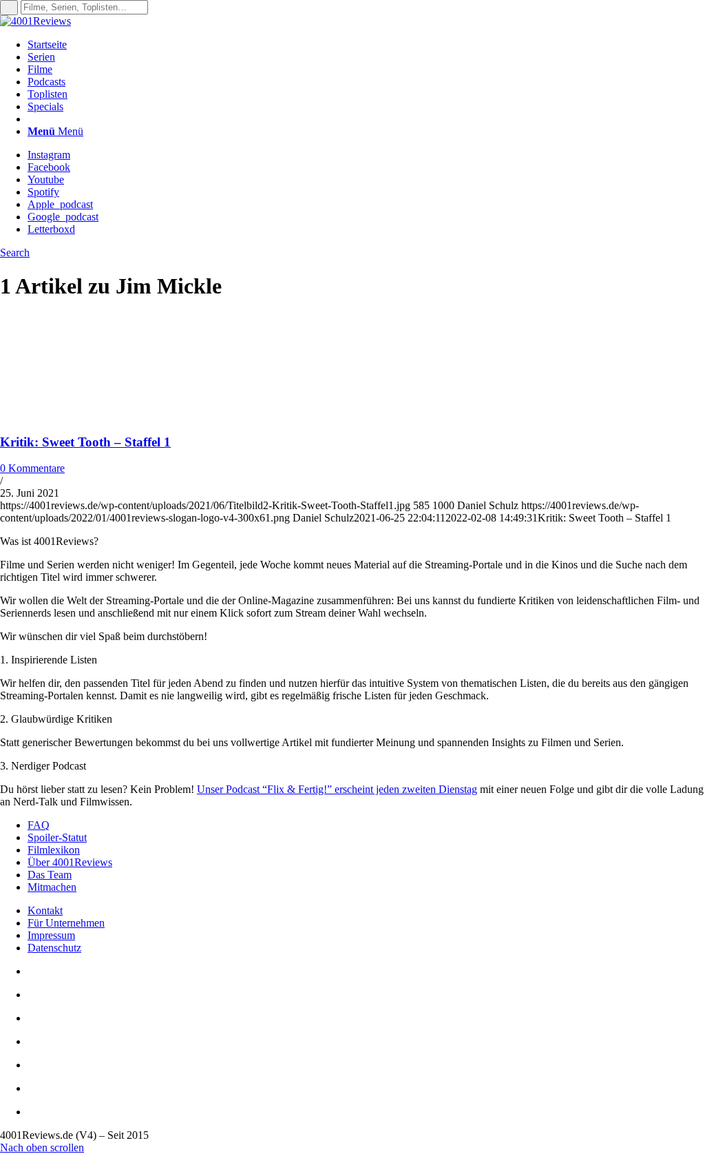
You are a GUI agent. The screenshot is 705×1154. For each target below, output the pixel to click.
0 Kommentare (32, 468)
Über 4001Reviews (70, 862)
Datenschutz (54, 948)
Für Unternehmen (66, 923)
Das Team (50, 874)
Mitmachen (52, 887)
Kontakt (45, 910)
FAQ (39, 825)
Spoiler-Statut (57, 837)
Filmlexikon (54, 850)
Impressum (51, 935)
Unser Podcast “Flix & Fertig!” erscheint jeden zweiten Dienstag (337, 789)
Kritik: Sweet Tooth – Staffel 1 (85, 442)
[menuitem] (366, 45)
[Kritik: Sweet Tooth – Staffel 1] (89, 415)
